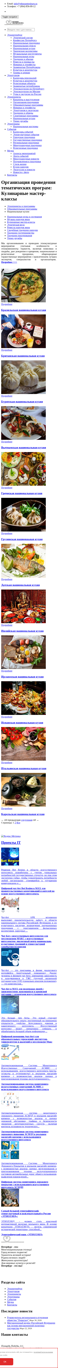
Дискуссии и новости (24, 169)
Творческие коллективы (25, 51)
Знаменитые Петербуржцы (26, 67)
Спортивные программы (25, 115)
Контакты (12, 175)
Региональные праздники (26, 142)
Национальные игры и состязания (24, 216)
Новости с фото (21, 172)
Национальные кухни (24, 48)
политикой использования (43, 1352)
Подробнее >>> (9, 262)
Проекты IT (11, 842)
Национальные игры (23, 56)
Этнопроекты (14, 97)
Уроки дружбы (20, 121)
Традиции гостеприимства (20, 233)
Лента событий (21, 156)
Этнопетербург (14, 35)
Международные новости (26, 159)
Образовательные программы (28, 105)
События (11, 129)
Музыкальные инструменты (27, 54)
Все (18, 822)
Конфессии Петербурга (25, 40)
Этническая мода (16, 224)
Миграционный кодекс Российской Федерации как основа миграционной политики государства (31, 1326)
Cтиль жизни (19, 164)
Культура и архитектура (25, 70)
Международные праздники (27, 145)
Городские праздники (24, 137)
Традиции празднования (19, 235)
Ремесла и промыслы (24, 62)
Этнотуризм (13, 75)
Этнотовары (13, 124)
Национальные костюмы (25, 126)
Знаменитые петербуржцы (26, 86)
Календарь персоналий (24, 78)
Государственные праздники (27, 140)
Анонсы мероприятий (24, 153)
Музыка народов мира (18, 219)
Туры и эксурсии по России (27, 94)
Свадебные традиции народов (22, 230)
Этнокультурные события (26, 134)
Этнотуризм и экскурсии (26, 110)
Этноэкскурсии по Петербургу (28, 89)
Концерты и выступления (26, 99)
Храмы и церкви (21, 72)
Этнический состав (23, 37)
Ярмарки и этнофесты (24, 64)
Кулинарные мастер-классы (21, 222)
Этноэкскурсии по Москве (26, 91)
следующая (26, 820)
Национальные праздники (26, 43)
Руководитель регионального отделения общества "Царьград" (27, 1318)
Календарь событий (23, 132)
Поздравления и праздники (27, 161)
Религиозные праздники (25, 148)
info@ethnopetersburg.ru (25, 3)
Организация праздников (26, 102)
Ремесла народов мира (18, 227)
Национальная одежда (24, 45)
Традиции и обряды (23, 113)
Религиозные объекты (24, 83)
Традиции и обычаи (23, 59)
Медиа (10, 150)
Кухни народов (21, 167)
